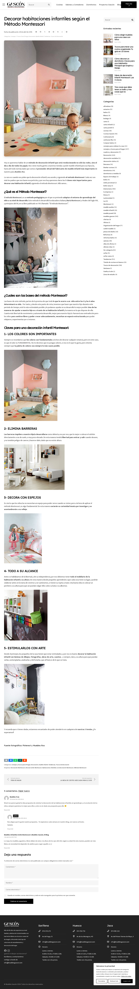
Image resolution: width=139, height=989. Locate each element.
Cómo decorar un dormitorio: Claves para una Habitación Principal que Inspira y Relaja (125, 63)
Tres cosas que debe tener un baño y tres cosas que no (123, 89)
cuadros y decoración (110, 152)
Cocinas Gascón (108, 133)
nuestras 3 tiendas (85, 729)
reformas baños (108, 237)
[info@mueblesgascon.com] (40, 941)
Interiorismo (107, 189)
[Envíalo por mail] (36, 31)
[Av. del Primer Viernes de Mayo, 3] (109, 936)
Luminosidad (107, 198)
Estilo (105, 179)
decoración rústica (109, 161)
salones (106, 241)
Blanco (105, 115)
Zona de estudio (109, 274)
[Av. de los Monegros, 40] (75, 936)
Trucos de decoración (57, 36)
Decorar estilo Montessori (34, 768)
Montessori (107, 204)
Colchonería (107, 137)
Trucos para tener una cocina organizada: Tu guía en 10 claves (124, 49)
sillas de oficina (108, 244)
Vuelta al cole (108, 271)
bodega (106, 118)
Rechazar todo (114, 981)
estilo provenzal (109, 182)
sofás (105, 253)
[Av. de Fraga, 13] (40, 936)
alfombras (107, 106)
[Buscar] (48, 4)
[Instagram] (8, 950)
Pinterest (27, 745)
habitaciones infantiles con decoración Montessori (58, 768)
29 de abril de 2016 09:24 (17, 799)
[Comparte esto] (40, 31)
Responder (7, 810)
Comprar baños (108, 143)
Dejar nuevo (24, 791)
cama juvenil (107, 127)
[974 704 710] (75, 931)
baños (105, 112)
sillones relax (107, 247)
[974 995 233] (109, 931)
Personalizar (101, 981)
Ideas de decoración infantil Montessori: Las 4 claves (124, 77)
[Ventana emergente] (3, 5)
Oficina (105, 222)
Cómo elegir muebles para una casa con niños (123, 37)
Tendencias (47, 36)
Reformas (106, 234)
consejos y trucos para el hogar (19, 36)
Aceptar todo (127, 981)
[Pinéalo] (53, 31)
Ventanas (106, 268)
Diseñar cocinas (108, 167)
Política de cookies (126, 976)
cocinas (106, 130)
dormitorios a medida (111, 173)
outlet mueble (108, 228)
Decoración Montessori (18, 768)
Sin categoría (108, 250)
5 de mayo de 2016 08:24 (20, 818)
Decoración (32, 36)
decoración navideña (110, 158)
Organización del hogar (111, 225)
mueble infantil (40, 36)
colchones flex (108, 140)
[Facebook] (5, 950)
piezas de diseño (109, 231)
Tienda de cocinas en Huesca (113, 262)
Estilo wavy (107, 185)
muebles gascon (109, 216)
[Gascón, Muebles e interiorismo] (16, 5)
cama (105, 121)
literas (105, 195)
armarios (106, 109)
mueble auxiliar (108, 207)
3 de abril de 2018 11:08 (10, 837)
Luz (104, 201)
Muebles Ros (20, 171)
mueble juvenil (108, 213)
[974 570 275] (40, 931)
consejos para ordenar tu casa (113, 146)
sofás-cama (107, 256)
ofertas (106, 219)
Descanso (106, 164)
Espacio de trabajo (109, 176)
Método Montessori (80, 768)
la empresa (107, 192)
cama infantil (108, 124)
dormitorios (107, 170)
